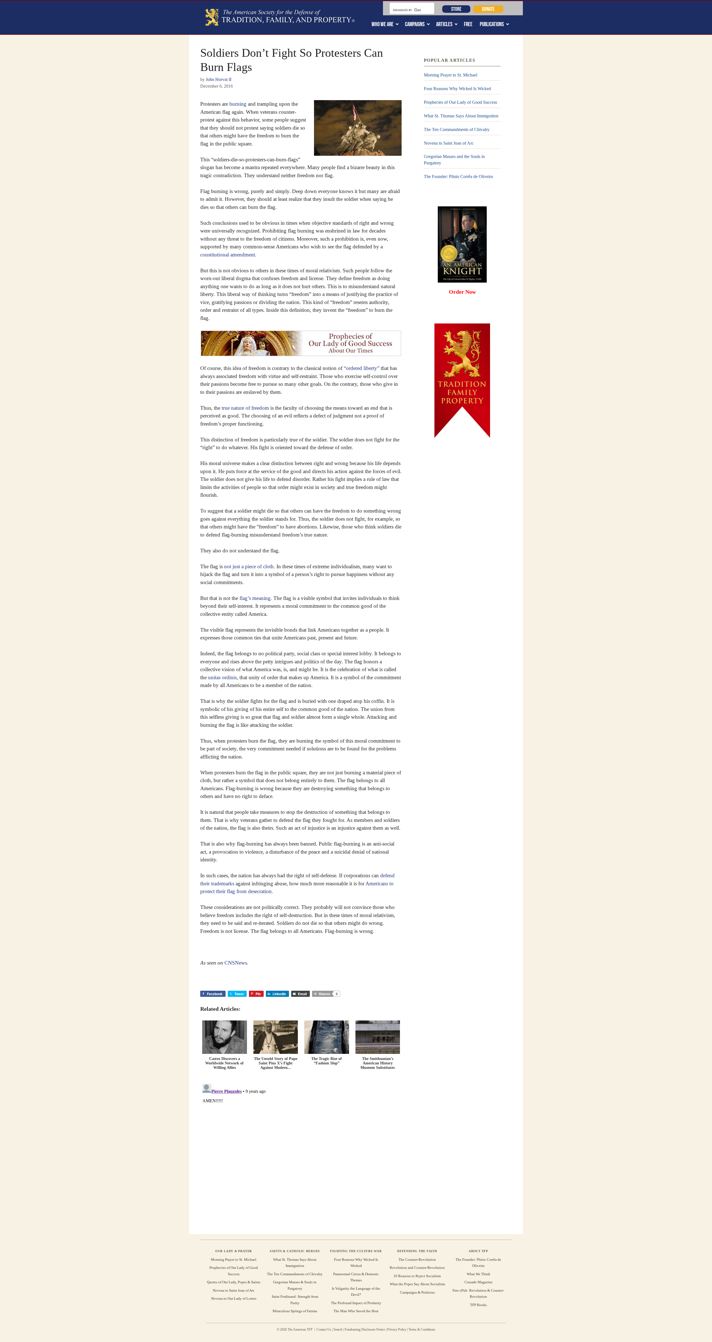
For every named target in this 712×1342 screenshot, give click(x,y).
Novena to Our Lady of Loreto (233, 1298)
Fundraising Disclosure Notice (365, 1329)
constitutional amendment (227, 255)
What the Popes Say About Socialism (417, 1284)
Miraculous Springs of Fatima (295, 1311)
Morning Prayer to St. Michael (450, 75)
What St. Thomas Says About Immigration (461, 115)
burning (237, 104)
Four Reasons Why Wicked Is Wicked (457, 88)
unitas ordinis (222, 677)
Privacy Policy (396, 1329)
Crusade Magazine (478, 1282)
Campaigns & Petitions (417, 1292)
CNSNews (235, 963)
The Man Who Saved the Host (356, 1311)
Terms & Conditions (422, 1329)
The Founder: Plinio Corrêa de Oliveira (458, 176)
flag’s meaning (255, 598)
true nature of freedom (245, 408)
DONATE (488, 9)
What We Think (478, 1274)
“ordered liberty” (361, 368)
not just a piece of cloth (249, 566)
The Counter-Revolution (417, 1259)
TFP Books (478, 1305)
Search (337, 1329)
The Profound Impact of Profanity (356, 1303)
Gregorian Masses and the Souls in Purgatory (454, 159)
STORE (456, 9)
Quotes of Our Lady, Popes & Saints (233, 1282)
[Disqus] (301, 1151)
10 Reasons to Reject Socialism (417, 1276)
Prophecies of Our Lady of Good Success (460, 102)
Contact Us (324, 1329)
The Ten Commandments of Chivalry (457, 129)
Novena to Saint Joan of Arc (449, 143)
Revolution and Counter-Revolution (417, 1268)
